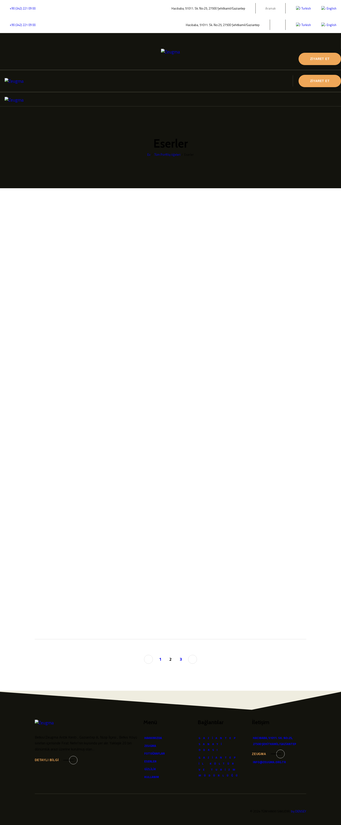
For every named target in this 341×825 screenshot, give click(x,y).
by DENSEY (298, 811)
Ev (148, 154)
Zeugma (259, 754)
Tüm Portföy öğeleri (167, 154)
